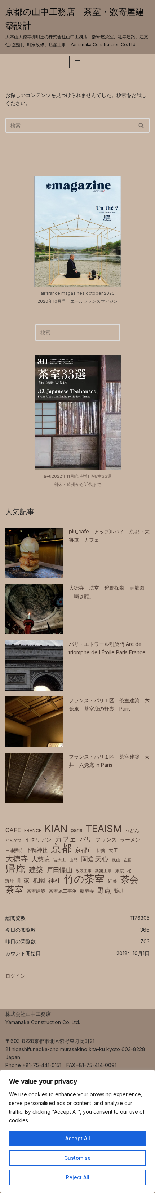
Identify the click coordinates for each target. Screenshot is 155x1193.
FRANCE (32, 830)
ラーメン (130, 840)
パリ (86, 839)
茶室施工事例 (63, 891)
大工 (113, 850)
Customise (77, 1158)
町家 (23, 880)
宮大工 (59, 859)
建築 (36, 870)
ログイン (15, 976)
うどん (132, 830)
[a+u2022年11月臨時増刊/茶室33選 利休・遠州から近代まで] (78, 412)
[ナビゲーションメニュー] (77, 62)
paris (77, 830)
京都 (61, 848)
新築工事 (103, 870)
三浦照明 (14, 850)
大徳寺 (16, 858)
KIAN (56, 829)
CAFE (13, 830)
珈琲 (9, 881)
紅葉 (112, 881)
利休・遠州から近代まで (77, 484)
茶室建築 (36, 891)
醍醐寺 (87, 891)
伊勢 (101, 850)
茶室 (14, 889)
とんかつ (13, 840)
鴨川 (119, 891)
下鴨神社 (37, 850)
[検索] (141, 125)
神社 (54, 880)
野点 (104, 891)
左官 (128, 860)
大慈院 (40, 859)
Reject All (77, 1177)
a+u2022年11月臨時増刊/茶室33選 (78, 476)
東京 (119, 870)
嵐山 (116, 859)
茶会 (129, 879)
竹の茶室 (84, 879)
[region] (77, 1131)
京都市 (84, 849)
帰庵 (15, 869)
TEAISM (104, 829)
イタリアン (38, 839)
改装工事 (84, 871)
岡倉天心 (94, 859)
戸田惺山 (59, 870)
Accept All (77, 1138)
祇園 (39, 880)
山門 (73, 859)
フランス (106, 839)
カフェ (65, 839)
